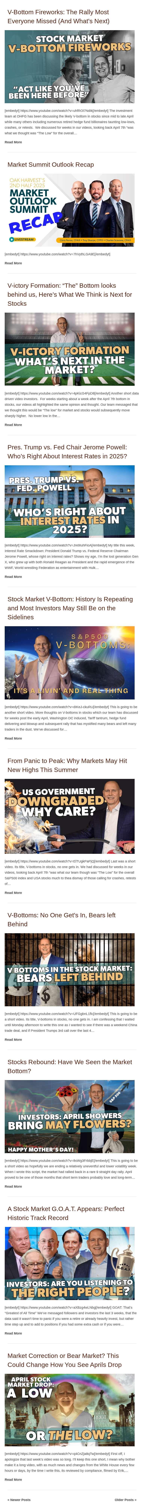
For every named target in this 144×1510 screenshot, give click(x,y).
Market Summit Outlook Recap (51, 164)
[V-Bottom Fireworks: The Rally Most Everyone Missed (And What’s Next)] (70, 66)
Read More (13, 142)
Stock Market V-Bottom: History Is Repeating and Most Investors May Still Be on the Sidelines (70, 608)
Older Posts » (125, 1500)
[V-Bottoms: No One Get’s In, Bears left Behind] (70, 969)
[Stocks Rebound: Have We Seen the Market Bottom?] (70, 1116)
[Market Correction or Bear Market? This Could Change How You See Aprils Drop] (70, 1410)
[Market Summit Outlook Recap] (70, 210)
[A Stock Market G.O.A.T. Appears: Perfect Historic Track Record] (70, 1263)
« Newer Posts (19, 1500)
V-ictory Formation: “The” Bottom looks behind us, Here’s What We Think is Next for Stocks (70, 294)
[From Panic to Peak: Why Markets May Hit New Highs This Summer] (70, 816)
